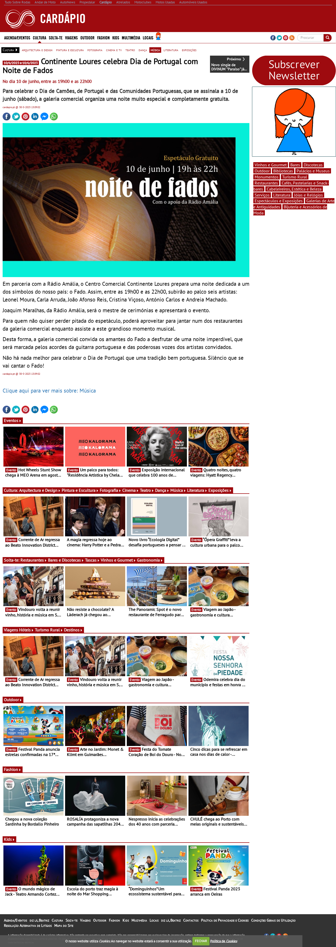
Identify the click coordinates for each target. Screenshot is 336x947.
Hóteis (25, 629)
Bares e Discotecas (64, 560)
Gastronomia (148, 560)
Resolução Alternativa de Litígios (28, 925)
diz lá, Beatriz (39, 920)
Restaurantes (32, 560)
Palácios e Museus (313, 170)
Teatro (145, 490)
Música (176, 490)
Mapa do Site (63, 925)
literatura (171, 49)
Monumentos (267, 176)
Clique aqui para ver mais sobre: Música (49, 390)
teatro (130, 49)
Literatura (195, 490)
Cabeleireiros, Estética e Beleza (294, 189)
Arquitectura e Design (38, 490)
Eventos (11, 420)
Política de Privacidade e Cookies (225, 920)
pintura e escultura (70, 49)
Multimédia (139, 920)
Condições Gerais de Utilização (273, 920)
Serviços (262, 195)
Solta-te (71, 920)
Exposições (218, 490)
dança (143, 49)
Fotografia (109, 490)
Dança (160, 490)
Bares (295, 164)
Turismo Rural (47, 629)
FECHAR (201, 941)
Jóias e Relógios (308, 195)
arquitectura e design (37, 49)
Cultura (57, 920)
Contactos (190, 920)
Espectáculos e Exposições (279, 200)
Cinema (129, 490)
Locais (154, 920)
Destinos (72, 629)
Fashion (103, 37)
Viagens (85, 920)
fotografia (94, 49)
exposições (189, 49)
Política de (223, 941)
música (155, 49)
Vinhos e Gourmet (117, 560)
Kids (115, 37)
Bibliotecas (283, 170)
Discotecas (313, 164)
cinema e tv (114, 49)
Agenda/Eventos (17, 37)
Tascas (91, 560)
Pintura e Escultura (79, 490)
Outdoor (87, 37)
